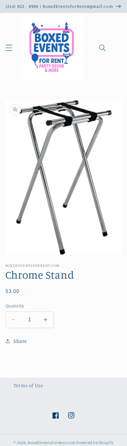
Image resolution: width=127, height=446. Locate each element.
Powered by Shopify (94, 442)
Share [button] (20, 341)
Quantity (14, 305)
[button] (9, 48)
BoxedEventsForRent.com (51, 442)
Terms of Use (28, 385)
